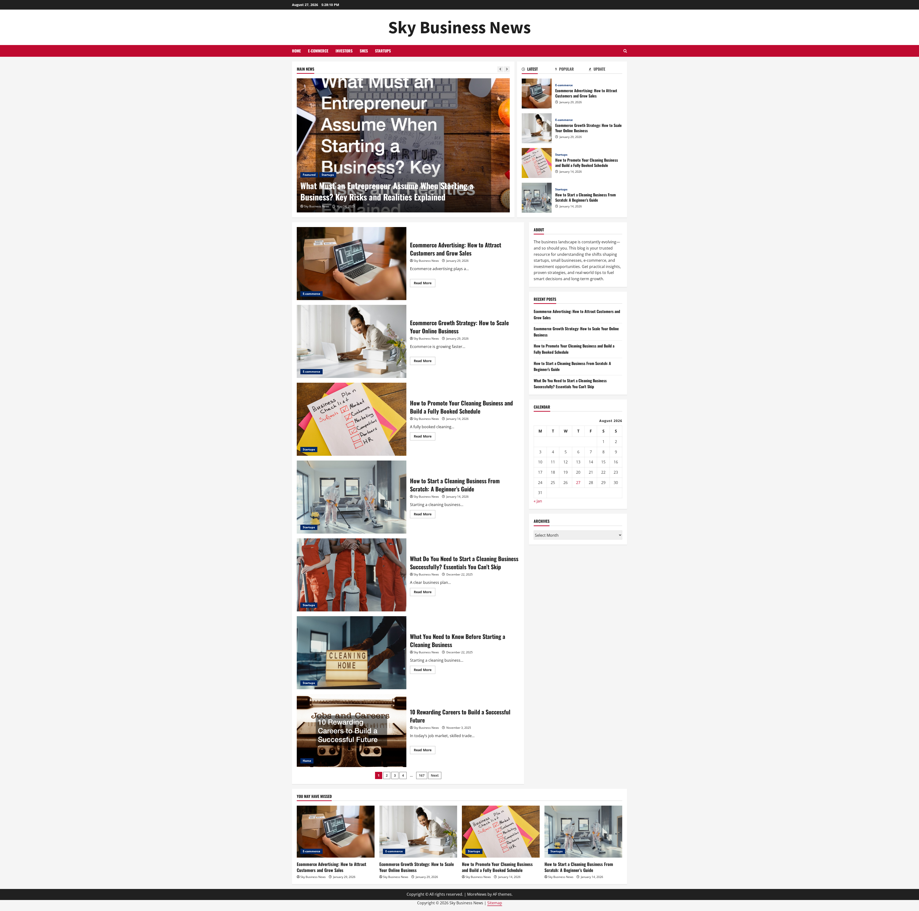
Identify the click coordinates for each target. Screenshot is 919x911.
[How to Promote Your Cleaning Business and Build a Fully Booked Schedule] (501, 832)
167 (422, 775)
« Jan (538, 500)
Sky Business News (459, 27)
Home (296, 51)
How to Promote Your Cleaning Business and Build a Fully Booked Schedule (537, 163)
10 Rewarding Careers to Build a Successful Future (351, 730)
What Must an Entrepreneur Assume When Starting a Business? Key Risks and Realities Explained (386, 191)
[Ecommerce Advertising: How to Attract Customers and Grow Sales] (336, 832)
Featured (309, 175)
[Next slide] (507, 69)
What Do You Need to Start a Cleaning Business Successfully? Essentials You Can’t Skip (351, 574)
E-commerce (318, 51)
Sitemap (494, 902)
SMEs (364, 51)
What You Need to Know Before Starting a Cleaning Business (351, 652)
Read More (424, 283)
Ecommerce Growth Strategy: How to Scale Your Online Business (537, 128)
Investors (344, 51)
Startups (383, 51)
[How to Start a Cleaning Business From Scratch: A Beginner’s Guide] (583, 832)
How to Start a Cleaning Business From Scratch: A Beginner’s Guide (537, 198)
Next (435, 775)
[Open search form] (625, 51)
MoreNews (477, 894)
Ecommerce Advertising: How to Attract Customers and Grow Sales (537, 93)
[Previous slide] (500, 69)
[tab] (538, 70)
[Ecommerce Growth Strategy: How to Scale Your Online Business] (418, 832)
